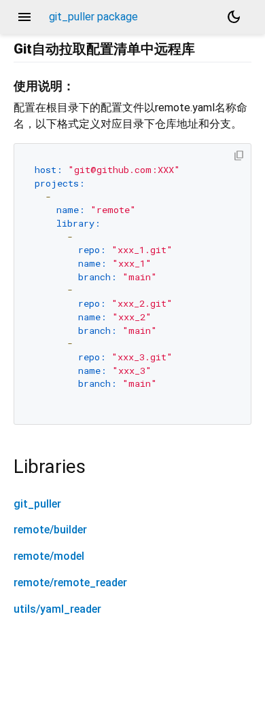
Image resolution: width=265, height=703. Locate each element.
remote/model (49, 556)
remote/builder (50, 529)
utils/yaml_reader (57, 609)
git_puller (37, 503)
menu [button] (24, 17)
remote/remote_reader (70, 582)
